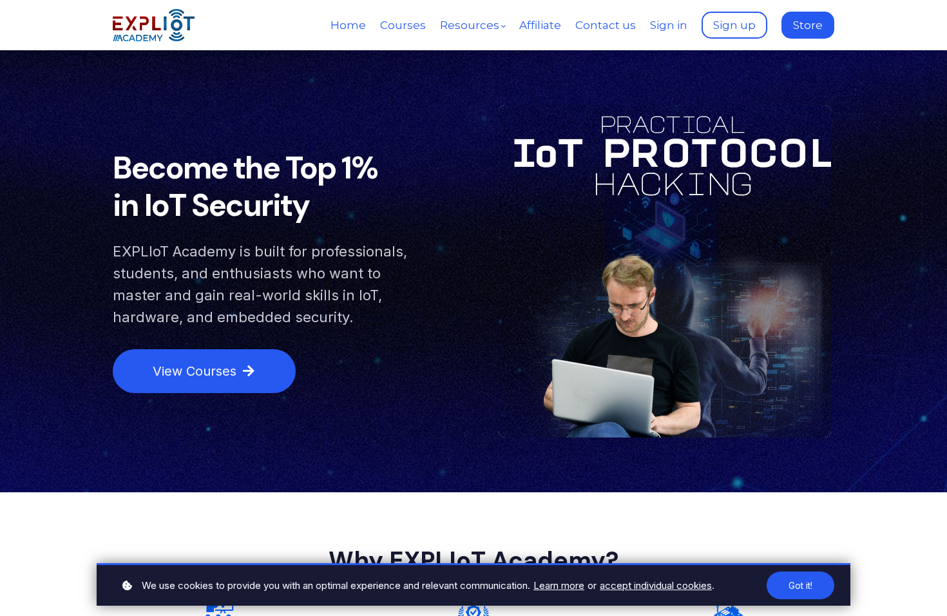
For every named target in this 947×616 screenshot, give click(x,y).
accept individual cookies (656, 585)
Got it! (800, 585)
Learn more (558, 585)
